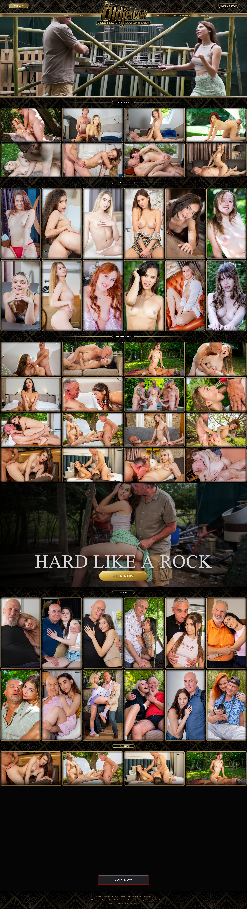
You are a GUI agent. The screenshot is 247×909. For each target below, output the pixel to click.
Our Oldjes (123, 592)
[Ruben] (185, 705)
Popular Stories (123, 746)
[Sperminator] (226, 705)
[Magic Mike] (20, 705)
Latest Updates (123, 102)
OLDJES (161, 15)
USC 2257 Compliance (114, 900)
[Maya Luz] (226, 295)
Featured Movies (123, 336)
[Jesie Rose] (20, 223)
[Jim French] (144, 633)
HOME (66, 15)
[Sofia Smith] (61, 223)
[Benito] (61, 633)
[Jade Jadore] (20, 295)
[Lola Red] (102, 295)
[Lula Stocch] (185, 295)
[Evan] (102, 633)
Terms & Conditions (89, 900)
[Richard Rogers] (144, 705)
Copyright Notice (144, 900)
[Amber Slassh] (144, 223)
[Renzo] (102, 705)
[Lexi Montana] (61, 295)
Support (154, 900)
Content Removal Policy (130, 900)
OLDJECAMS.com (182, 15)
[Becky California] (185, 223)
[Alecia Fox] (102, 223)
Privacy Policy (101, 900)
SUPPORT (205, 15)
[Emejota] (226, 223)
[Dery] (20, 633)
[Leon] (226, 633)
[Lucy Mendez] (144, 295)
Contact (161, 900)
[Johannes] (185, 633)
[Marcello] (61, 705)
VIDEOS (82, 15)
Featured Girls (123, 182)
